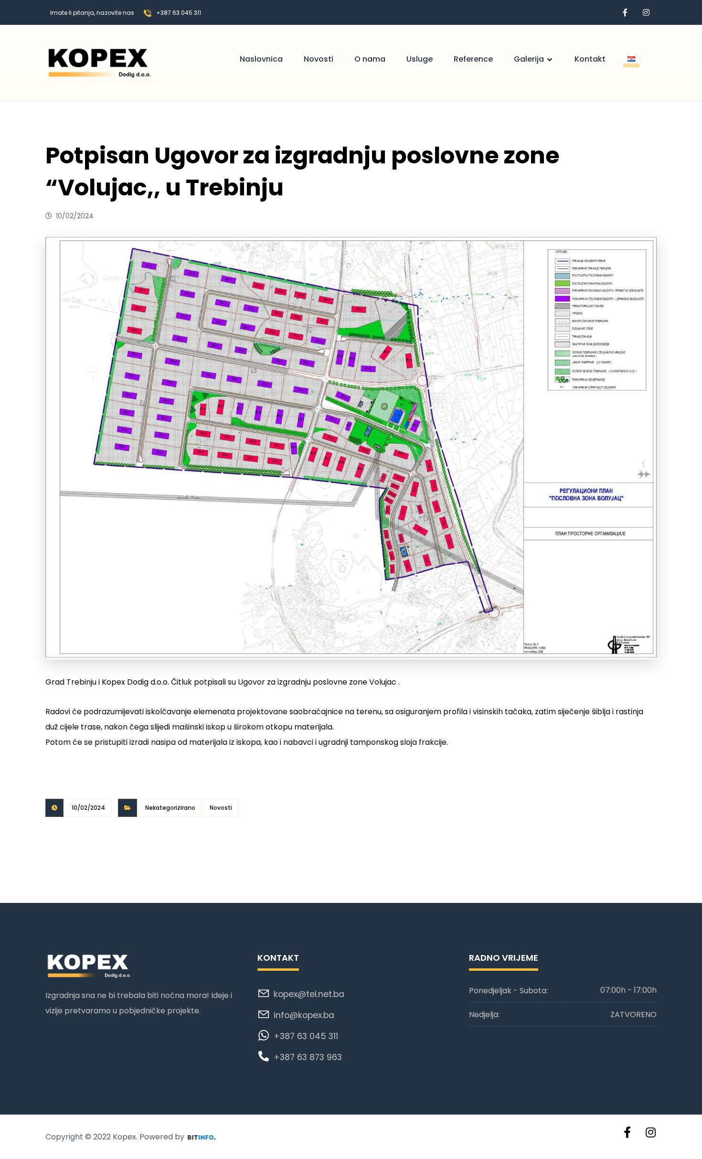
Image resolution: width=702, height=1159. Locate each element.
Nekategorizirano (170, 808)
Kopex (124, 1136)
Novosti (221, 808)
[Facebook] (625, 12)
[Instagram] (646, 12)
